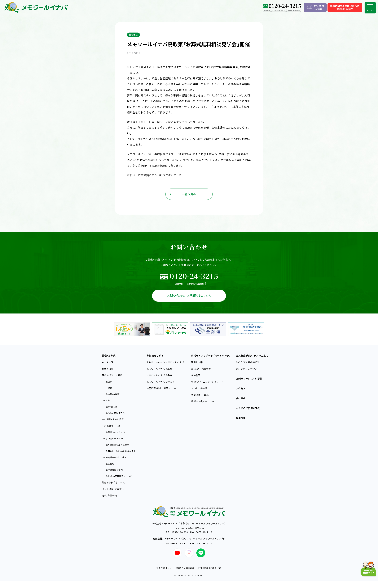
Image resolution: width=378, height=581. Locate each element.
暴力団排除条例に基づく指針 (210, 568)
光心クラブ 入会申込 (246, 368)
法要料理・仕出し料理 (116, 457)
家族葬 (109, 381)
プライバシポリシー (164, 568)
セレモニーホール (165, 362)
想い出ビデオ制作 (114, 438)
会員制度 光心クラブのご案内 (252, 355)
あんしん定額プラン (115, 413)
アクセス (241, 388)
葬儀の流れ (107, 368)
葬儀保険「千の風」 (200, 394)
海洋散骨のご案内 (114, 470)
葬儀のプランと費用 (112, 375)
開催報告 (133, 35)
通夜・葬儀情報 (109, 495)
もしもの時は (109, 362)
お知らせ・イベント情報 (249, 378)
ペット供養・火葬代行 (113, 489)
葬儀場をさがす (155, 355)
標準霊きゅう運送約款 (185, 568)
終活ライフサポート (211, 355)
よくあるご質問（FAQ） (248, 408)
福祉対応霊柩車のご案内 (117, 445)
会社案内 (241, 398)
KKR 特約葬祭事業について (119, 476)
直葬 (108, 400)
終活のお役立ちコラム (202, 401)
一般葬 (109, 388)
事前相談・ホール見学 (113, 419)
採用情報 (241, 418)
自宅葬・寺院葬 (113, 394)
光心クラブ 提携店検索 (248, 362)
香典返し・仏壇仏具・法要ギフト (121, 451)
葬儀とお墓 (197, 362)
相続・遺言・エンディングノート (207, 381)
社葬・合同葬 (111, 406)
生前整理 (195, 375)
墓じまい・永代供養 (201, 368)
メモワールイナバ (160, 368)
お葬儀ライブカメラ (115, 432)
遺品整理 (110, 463)
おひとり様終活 (199, 388)
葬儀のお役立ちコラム (113, 482)
